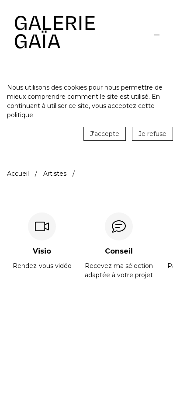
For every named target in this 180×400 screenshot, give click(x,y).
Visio (42, 251)
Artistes (54, 173)
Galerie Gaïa (55, 32)
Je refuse (152, 134)
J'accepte (104, 134)
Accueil (18, 173)
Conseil (119, 251)
